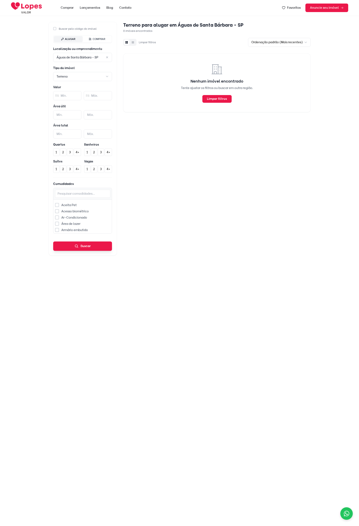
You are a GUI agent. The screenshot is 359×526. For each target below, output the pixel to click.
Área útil (59, 106)
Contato (125, 8)
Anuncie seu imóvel (324, 8)
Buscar (85, 246)
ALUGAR (70, 39)
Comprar (67, 8)
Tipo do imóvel (64, 68)
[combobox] (82, 76)
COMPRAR (99, 39)
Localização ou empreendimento (77, 49)
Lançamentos (90, 8)
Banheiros (91, 144)
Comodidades (63, 184)
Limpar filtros (147, 42)
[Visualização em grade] (126, 42)
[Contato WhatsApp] (346, 513)
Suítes (57, 161)
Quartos (59, 144)
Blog (109, 8)
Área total (60, 125)
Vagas (88, 161)
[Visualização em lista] (133, 42)
